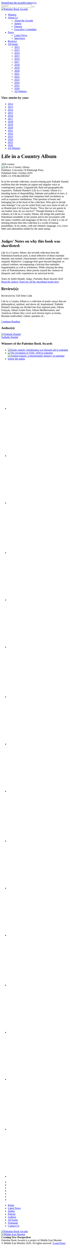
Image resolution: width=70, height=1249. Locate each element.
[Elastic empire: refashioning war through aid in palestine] (38, 350)
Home (4, 2)
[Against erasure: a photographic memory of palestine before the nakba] (38, 358)
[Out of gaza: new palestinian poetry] (24, 408)
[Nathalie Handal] (11, 334)
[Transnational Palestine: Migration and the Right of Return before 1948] (24, 744)
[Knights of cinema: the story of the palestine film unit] (24, 455)
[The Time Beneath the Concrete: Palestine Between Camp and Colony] (24, 552)
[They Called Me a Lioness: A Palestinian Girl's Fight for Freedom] (24, 599)
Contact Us (30, 2)
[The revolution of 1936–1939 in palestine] (30, 352)
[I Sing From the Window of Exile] (24, 647)
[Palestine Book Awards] (14, 1231)
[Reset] (33, 6)
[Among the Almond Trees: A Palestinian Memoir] (24, 791)
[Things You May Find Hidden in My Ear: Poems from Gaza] (24, 841)
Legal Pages (59, 1243)
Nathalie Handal (9, 337)
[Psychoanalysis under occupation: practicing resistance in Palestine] (24, 985)
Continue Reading (10, 321)
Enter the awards (16, 2)
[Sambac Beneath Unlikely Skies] (24, 1129)
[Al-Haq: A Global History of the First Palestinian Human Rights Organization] (24, 1079)
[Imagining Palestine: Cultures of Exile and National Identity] (24, 696)
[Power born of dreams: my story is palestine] (24, 1032)
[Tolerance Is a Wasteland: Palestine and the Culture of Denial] (24, 888)
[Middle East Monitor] (13, 1234)
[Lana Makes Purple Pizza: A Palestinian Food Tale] (24, 502)
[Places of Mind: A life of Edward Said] (24, 1176)
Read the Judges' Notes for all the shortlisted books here (30, 281)
